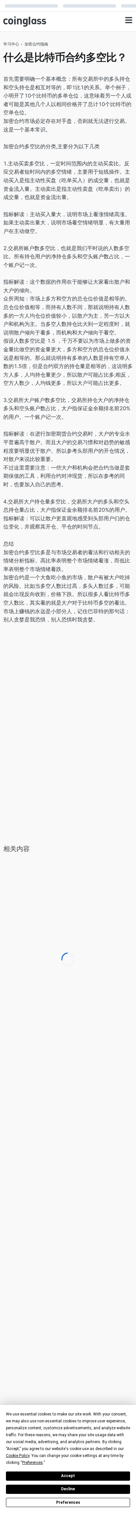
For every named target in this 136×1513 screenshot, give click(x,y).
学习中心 (11, 44)
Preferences (68, 1502)
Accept (68, 1475)
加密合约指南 (36, 44)
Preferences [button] (32, 1462)
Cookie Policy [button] (17, 1455)
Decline (68, 1489)
